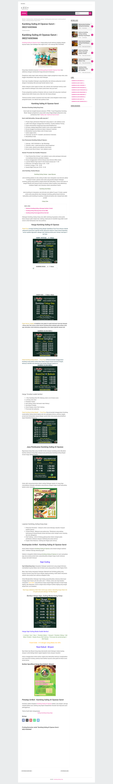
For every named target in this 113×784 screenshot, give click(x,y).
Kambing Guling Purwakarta (79, 89)
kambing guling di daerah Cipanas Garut (50, 70)
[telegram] (38, 720)
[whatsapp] (34, 720)
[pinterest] (30, 720)
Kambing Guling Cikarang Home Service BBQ (37, 210)
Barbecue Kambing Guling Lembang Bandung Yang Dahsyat (84, 34)
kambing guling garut (78, 99)
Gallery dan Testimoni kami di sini (49, 114)
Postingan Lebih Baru (27, 770)
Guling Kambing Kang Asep (45, 713)
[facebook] (23, 720)
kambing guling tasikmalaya (79, 101)
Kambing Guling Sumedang (79, 94)
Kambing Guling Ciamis (78, 83)
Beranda (23, 3)
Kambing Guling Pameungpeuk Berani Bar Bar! (37, 212)
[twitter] (27, 720)
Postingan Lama (64, 770)
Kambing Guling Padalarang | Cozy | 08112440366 (83, 69)
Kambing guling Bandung (78, 96)
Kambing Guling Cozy (58, 779)
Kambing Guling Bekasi (78, 80)
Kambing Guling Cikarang (79, 85)
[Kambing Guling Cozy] (25, 8)
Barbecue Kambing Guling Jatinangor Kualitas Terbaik (39, 208)
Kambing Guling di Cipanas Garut (31, 42)
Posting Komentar (26, 30)
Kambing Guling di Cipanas (44, 703)
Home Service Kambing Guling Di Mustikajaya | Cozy (84, 43)
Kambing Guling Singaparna (79, 92)
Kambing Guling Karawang (79, 87)
